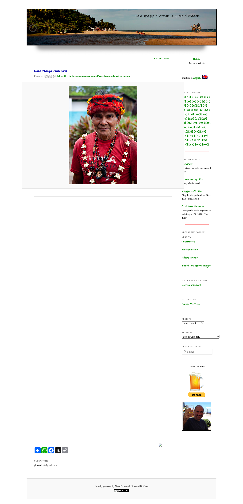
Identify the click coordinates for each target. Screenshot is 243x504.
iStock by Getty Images (196, 266)
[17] (205, 106)
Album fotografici (192, 179)
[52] (185, 144)
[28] (191, 119)
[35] (208, 123)
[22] (207, 110)
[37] (191, 127)
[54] (198, 144)
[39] (204, 127)
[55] (205, 144)
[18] (184, 110)
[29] (198, 119)
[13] (184, 106)
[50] (198, 140)
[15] (194, 106)
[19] (189, 110)
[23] (184, 114)
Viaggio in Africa (191, 191)
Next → (168, 58)
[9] (194, 101)
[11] (203, 101)
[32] (189, 123)
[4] (197, 97)
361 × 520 (61, 75)
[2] (187, 97)
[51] (204, 140)
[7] (184, 101)
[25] (198, 114)
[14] (189, 106)
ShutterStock (190, 249)
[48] (185, 140)
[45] (192, 136)
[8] (189, 101)
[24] (191, 114)
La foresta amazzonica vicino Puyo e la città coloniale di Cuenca (99, 75)
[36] (184, 127)
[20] (195, 110)
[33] (195, 123)
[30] (204, 119)
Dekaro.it (187, 164)
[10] (199, 101)
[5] (202, 97)
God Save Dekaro (193, 206)
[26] (204, 114)
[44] (185, 136)
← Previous (157, 58)
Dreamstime (188, 241)
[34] (202, 123)
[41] (190, 132)
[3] (192, 97)
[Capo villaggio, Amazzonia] (103, 135)
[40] (185, 132)
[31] (184, 123)
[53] (192, 144)
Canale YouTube (191, 304)
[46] (199, 136)
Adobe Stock (190, 258)
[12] (208, 101)
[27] (185, 119)
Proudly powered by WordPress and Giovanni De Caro (121, 486)
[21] (201, 110)
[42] (197, 132)
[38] (197, 127)
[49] (192, 140)
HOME (196, 59)
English (196, 78)
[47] (205, 136)
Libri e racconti (191, 285)
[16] (199, 106)
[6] (207, 97)
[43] (203, 132)
